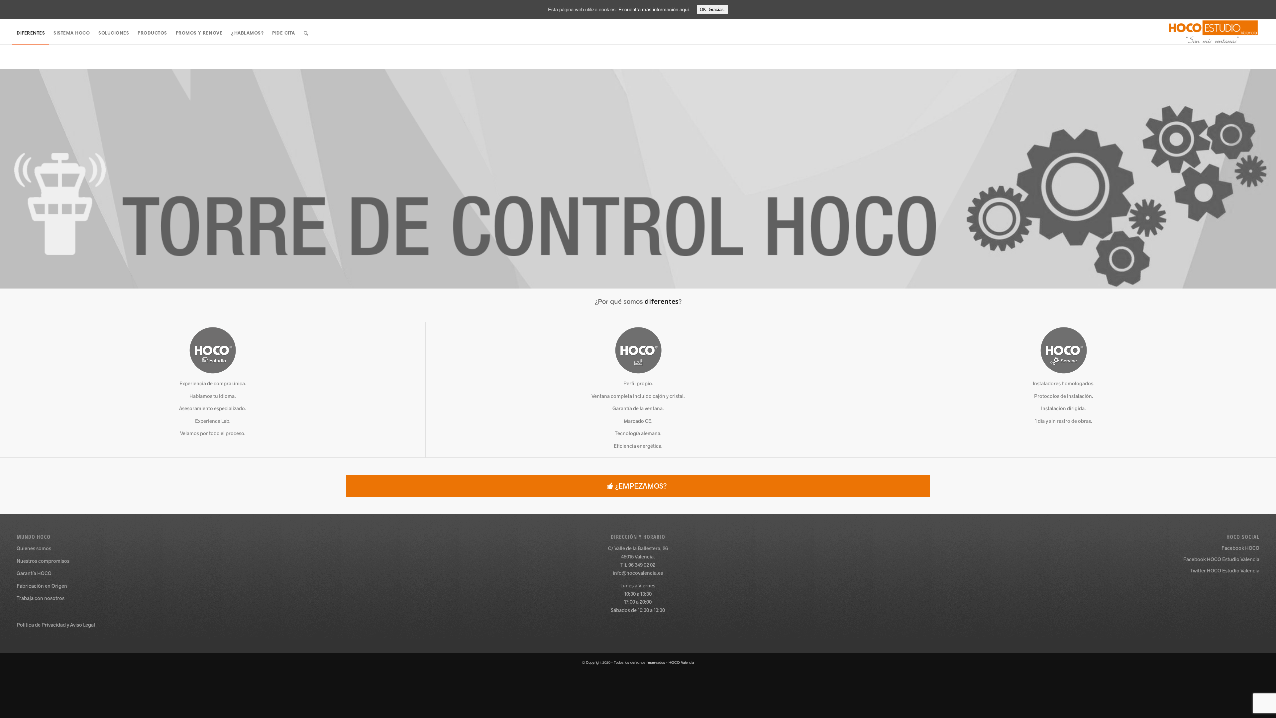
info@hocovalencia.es (638, 573)
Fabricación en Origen (42, 586)
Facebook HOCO (1240, 548)
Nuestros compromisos (43, 561)
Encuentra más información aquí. (654, 9)
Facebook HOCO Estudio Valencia (1221, 559)
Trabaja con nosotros (40, 598)
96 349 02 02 (641, 565)
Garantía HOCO (34, 573)
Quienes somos (34, 548)
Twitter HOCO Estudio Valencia (1224, 570)
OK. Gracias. (712, 9)
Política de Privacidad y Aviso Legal (56, 625)
